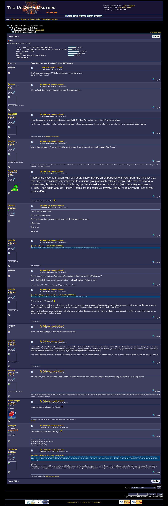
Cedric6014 (12, 114)
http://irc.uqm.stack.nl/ (52, 136)
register (132, 6)
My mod (33, 420)
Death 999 (40, 30)
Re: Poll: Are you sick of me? (52, 85)
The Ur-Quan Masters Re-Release (25, 28)
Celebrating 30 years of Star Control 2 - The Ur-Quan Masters (35, 19)
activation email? (124, 8)
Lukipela (11, 240)
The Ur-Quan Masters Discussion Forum (26, 26)
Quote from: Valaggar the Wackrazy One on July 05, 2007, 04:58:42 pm (53, 295)
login (125, 6)
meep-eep (12, 425)
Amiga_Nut (12, 171)
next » (159, 32)
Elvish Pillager (14, 401)
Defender (11, 205)
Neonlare (11, 141)
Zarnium (11, 84)
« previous (153, 32)
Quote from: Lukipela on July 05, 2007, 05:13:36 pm (47, 455)
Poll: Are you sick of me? (25, 32)
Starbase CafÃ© (20, 30)
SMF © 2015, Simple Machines (92, 502)
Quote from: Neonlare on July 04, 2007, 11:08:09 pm (47, 246)
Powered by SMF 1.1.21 (74, 502)
